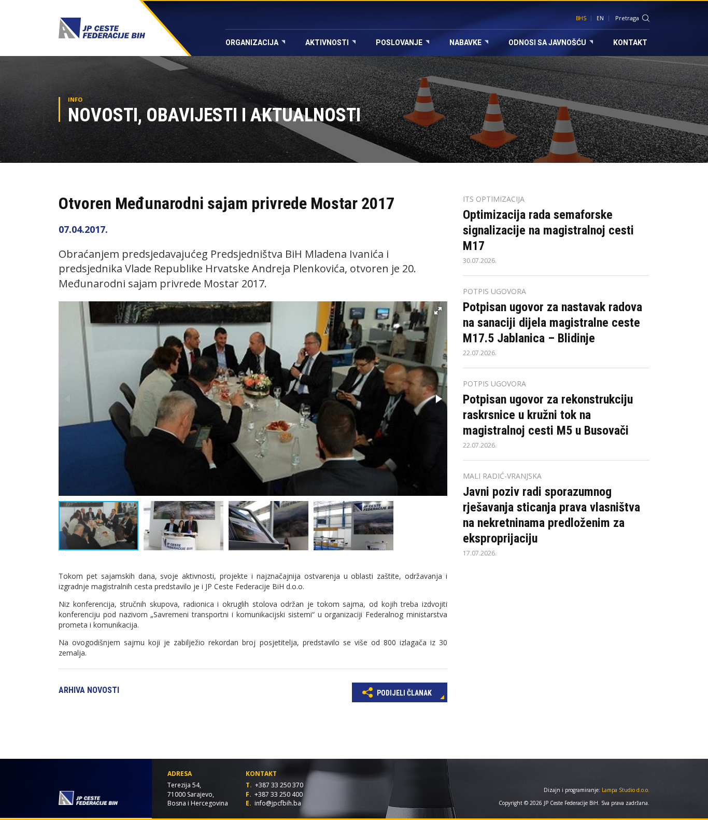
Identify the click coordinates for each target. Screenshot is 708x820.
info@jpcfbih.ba (277, 803)
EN (600, 18)
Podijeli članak (403, 693)
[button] (438, 310)
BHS (581, 18)
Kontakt (630, 42)
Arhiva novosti (89, 690)
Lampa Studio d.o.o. (625, 790)
